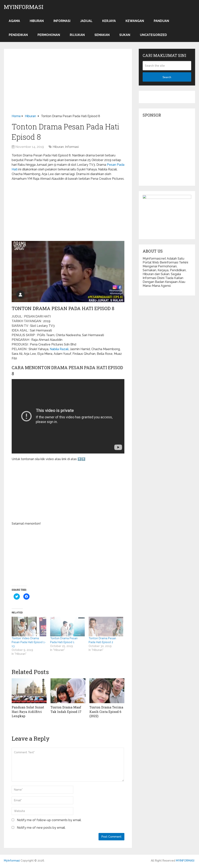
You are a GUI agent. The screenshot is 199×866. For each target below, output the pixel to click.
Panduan (161, 21)
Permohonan (49, 35)
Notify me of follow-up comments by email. (49, 820)
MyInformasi (23, 7)
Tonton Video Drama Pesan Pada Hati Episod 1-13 (29, 642)
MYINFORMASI (185, 860)
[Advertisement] (68, 85)
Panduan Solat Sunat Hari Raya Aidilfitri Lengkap (28, 711)
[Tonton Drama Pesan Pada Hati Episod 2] (106, 627)
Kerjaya (109, 21)
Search (166, 77)
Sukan (124, 35)
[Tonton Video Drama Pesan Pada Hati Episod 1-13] (29, 627)
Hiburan (37, 21)
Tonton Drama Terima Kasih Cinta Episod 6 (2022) (106, 711)
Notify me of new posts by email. (41, 827)
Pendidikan (18, 35)
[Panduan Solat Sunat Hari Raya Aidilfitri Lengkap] (29, 690)
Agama (14, 21)
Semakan (102, 35)
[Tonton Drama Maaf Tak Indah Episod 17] (68, 690)
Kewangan (135, 21)
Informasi (61, 21)
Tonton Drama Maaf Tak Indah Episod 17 (66, 709)
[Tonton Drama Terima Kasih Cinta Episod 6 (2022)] (106, 690)
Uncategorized (153, 35)
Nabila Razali (59, 349)
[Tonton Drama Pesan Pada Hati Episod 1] (67, 627)
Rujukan (77, 35)
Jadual (86, 21)
